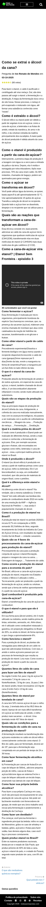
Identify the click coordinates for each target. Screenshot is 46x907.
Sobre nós (35, 897)
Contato (8, 901)
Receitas (37, 901)
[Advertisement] (23, 33)
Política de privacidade (17, 897)
